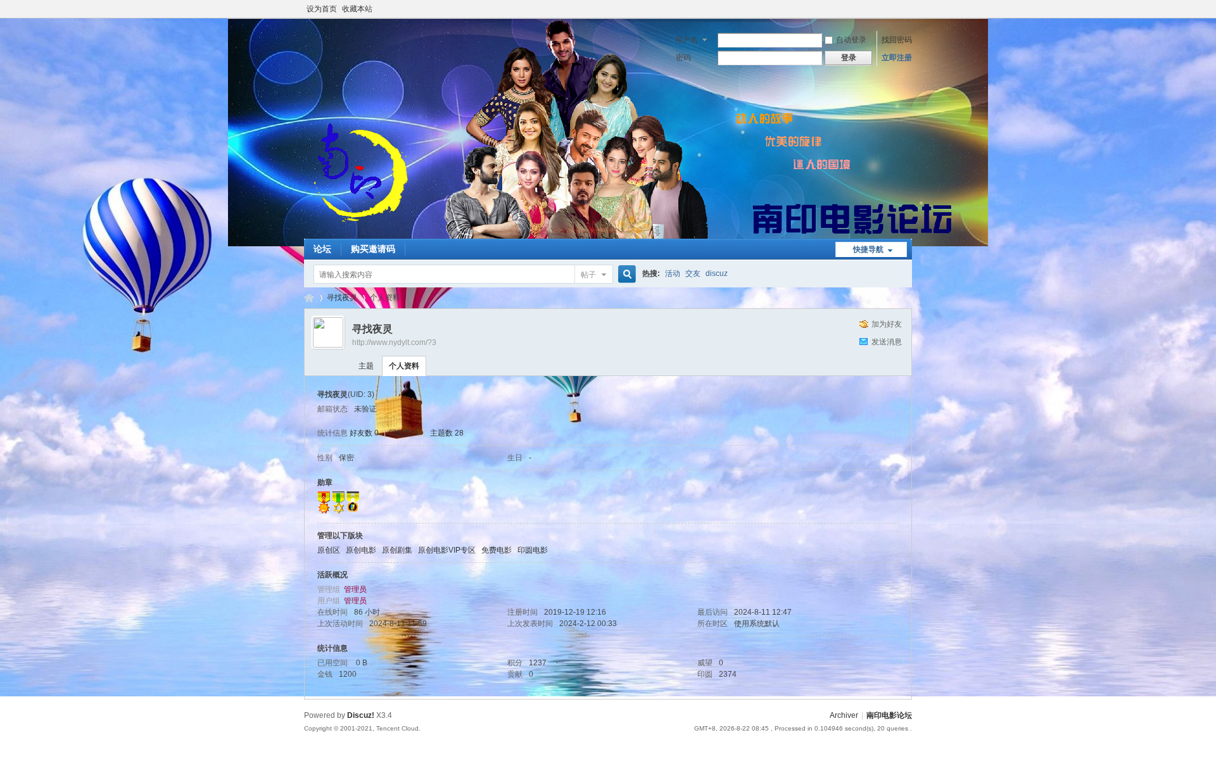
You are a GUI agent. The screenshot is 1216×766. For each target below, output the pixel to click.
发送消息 (886, 341)
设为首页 (322, 8)
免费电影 (496, 550)
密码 (683, 57)
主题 (366, 365)
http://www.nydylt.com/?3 (394, 342)
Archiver (844, 715)
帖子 (588, 274)
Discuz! (360, 715)
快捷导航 (868, 249)
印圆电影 (532, 550)
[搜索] (625, 274)
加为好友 (886, 324)
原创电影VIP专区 (447, 550)
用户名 (686, 39)
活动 (672, 273)
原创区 (328, 550)
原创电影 (361, 550)
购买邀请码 (373, 249)
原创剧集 (397, 550)
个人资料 (404, 365)
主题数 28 (447, 433)
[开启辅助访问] (909, 9)
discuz (717, 273)
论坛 (322, 249)
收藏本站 (357, 8)
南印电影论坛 (309, 298)
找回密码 (897, 39)
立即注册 (897, 57)
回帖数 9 (403, 433)
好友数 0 (364, 433)
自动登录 (851, 39)
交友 (692, 273)
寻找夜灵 (342, 297)
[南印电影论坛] (361, 231)
